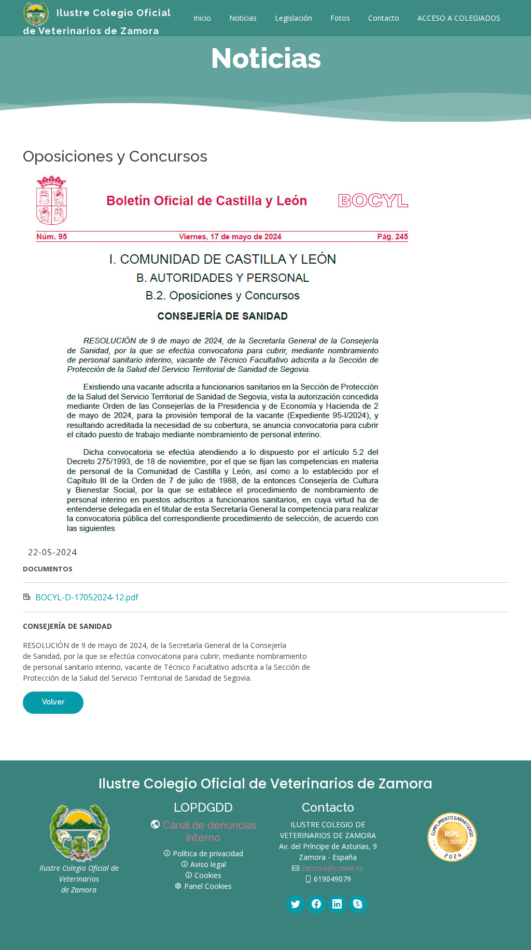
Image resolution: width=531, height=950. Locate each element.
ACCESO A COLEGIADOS (458, 18)
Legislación (293, 18)
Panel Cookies (208, 886)
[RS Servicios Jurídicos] (452, 836)
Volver (53, 702)
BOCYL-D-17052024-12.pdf (86, 597)
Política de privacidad (208, 853)
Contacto (383, 18)
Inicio (202, 18)
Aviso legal (208, 864)
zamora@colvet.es (331, 868)
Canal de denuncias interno (210, 831)
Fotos (340, 18)
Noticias (243, 18)
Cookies (207, 875)
